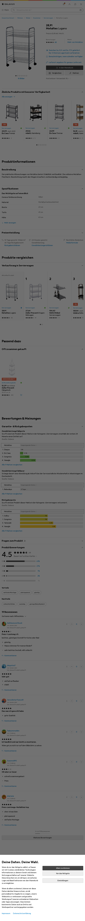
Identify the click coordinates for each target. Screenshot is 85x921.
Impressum (6, 913)
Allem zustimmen (63, 868)
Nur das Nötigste (63, 873)
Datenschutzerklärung (22, 913)
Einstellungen (62, 880)
